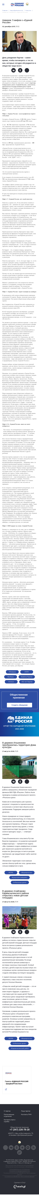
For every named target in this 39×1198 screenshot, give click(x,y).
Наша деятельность (16, 10)
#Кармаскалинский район (20, 1048)
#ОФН (27, 672)
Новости (28, 10)
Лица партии (25, 1111)
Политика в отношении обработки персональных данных (20, 1173)
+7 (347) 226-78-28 (20, 1129)
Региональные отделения (9, 1115)
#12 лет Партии (27, 682)
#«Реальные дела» (19, 882)
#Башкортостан (26, 872)
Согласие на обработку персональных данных (19, 1176)
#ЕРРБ (11, 872)
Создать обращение (20, 705)
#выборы (11, 677)
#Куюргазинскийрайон (19, 877)
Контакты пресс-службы (10, 1120)
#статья (11, 682)
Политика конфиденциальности (19, 1171)
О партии (7, 1111)
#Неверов (12, 672)
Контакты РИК (26, 1114)
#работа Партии (26, 677)
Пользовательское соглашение (19, 1169)
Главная (5, 10)
